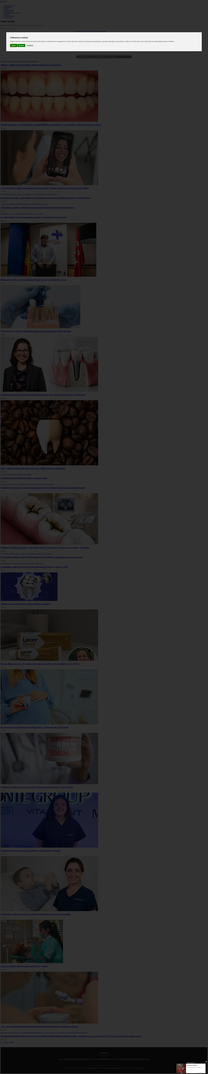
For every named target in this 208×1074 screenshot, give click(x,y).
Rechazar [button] (21, 45)
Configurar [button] (30, 45)
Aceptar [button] (13, 45)
